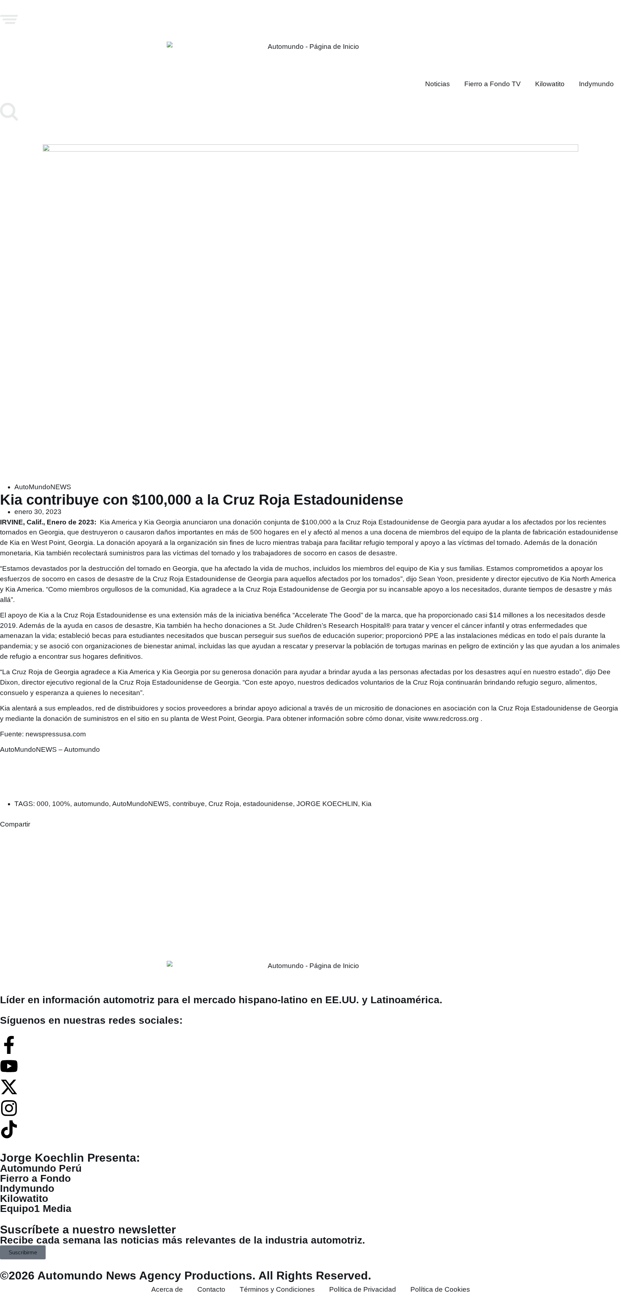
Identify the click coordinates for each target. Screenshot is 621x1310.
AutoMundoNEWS (42, 487)
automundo (91, 803)
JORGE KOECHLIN (327, 803)
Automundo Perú (41, 1168)
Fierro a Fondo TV (492, 84)
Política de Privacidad (362, 1289)
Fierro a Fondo (35, 1178)
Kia (367, 803)
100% (61, 803)
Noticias (437, 84)
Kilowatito (550, 84)
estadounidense (268, 803)
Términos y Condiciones (277, 1289)
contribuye (188, 803)
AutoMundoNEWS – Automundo (50, 749)
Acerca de (167, 1289)
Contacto (211, 1289)
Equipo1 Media (36, 1208)
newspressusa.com (56, 734)
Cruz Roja (223, 803)
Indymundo (596, 84)
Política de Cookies (440, 1289)
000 (43, 803)
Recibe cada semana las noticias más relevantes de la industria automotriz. (182, 1240)
